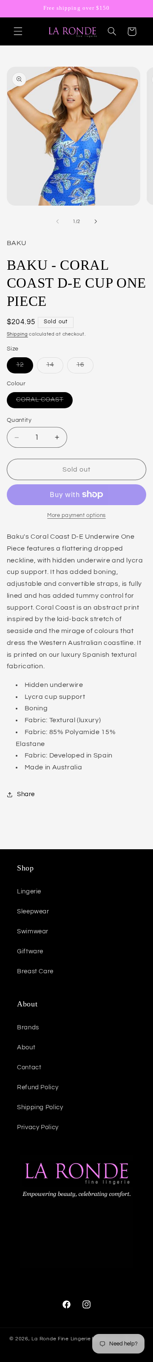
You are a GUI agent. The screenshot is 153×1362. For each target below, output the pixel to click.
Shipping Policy (40, 1107)
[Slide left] (57, 221)
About (26, 1047)
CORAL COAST (44, 402)
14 (54, 367)
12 (24, 367)
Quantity (19, 420)
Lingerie (29, 891)
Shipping (17, 334)
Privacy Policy (38, 1127)
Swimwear (32, 931)
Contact (29, 1067)
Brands (28, 1027)
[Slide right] (95, 221)
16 (85, 367)
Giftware (30, 951)
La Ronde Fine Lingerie (61, 1339)
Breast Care (35, 971)
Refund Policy (37, 1087)
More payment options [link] (76, 515)
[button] (18, 31)
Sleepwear (33, 911)
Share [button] (26, 794)
